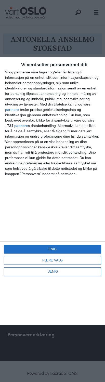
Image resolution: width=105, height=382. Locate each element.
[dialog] (52, 191)
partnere (12, 109)
